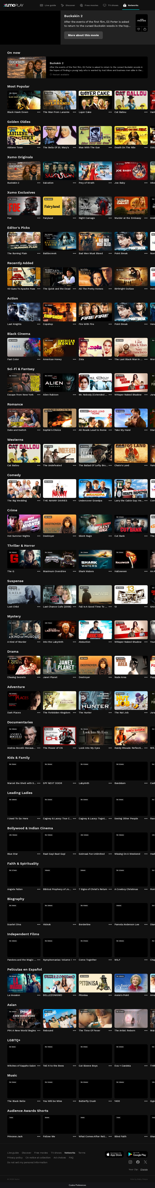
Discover (70, 5)
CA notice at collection (38, 1157)
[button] (83, 35)
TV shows (113, 5)
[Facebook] (138, 1162)
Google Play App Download (137, 1155)
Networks (133, 5)
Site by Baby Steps (139, 1179)
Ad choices (60, 1157)
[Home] (13, 5)
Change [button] (144, 1169)
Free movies (91, 5)
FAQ (71, 1157)
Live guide (50, 5)
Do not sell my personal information (27, 1162)
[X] (145, 1162)
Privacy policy (15, 1157)
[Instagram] (130, 1162)
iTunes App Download (114, 1155)
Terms (81, 1152)
